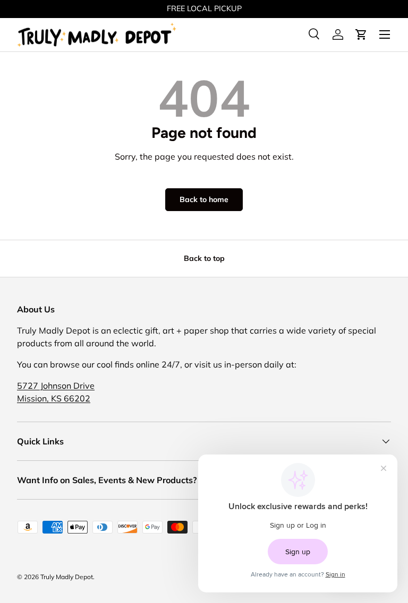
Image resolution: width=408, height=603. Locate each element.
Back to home (204, 199)
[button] (361, 34)
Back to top (204, 258)
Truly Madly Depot (66, 577)
